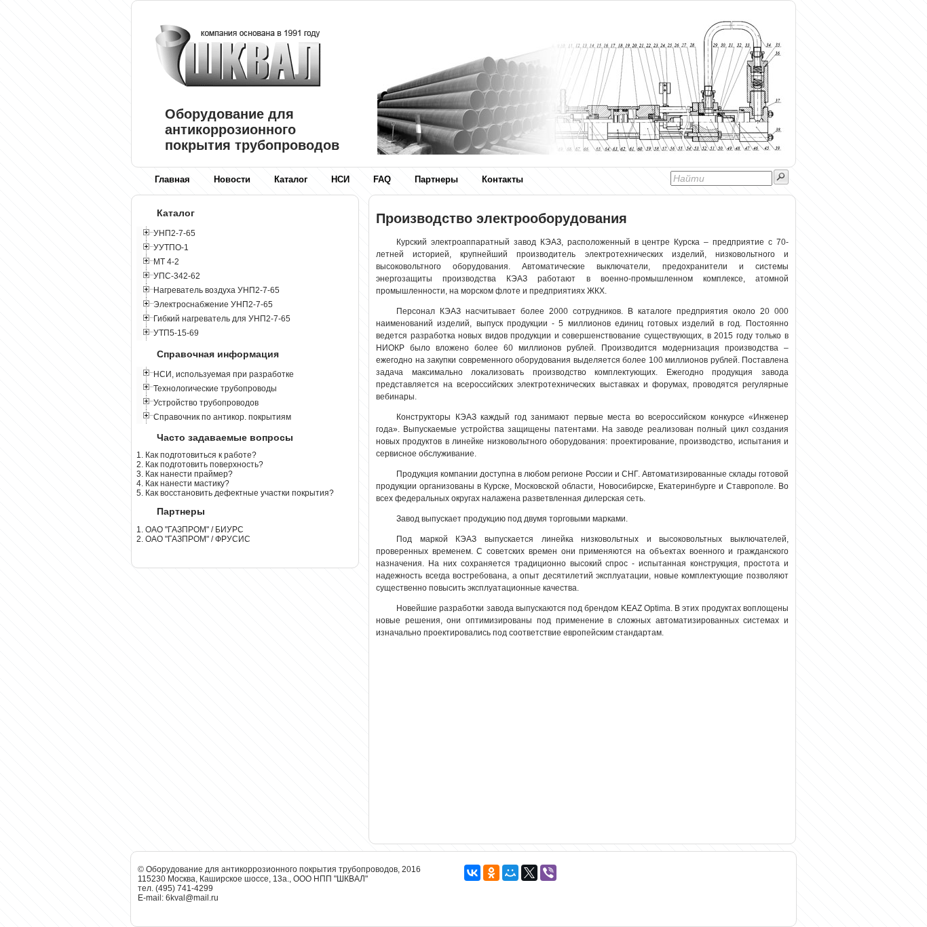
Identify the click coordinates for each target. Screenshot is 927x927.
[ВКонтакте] (472, 873)
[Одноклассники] (491, 873)
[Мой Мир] (510, 873)
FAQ (382, 179)
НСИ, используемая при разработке (223, 374)
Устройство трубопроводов (206, 403)
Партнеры (436, 179)
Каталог (290, 179)
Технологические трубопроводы (215, 388)
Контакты (502, 179)
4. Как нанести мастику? (182, 483)
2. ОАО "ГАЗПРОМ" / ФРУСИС (193, 539)
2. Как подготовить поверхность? (199, 464)
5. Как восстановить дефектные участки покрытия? (235, 493)
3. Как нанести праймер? (184, 474)
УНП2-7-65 (174, 233)
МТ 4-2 (166, 262)
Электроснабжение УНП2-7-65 (213, 304)
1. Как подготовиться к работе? (196, 455)
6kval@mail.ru (192, 898)
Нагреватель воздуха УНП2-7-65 (216, 290)
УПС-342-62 (176, 276)
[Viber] (548, 873)
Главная (172, 179)
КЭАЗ (465, 417)
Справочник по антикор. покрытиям (222, 417)
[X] (529, 873)
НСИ (340, 179)
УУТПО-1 (171, 247)
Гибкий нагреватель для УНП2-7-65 (221, 318)
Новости (232, 179)
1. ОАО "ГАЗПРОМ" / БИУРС (190, 529)
